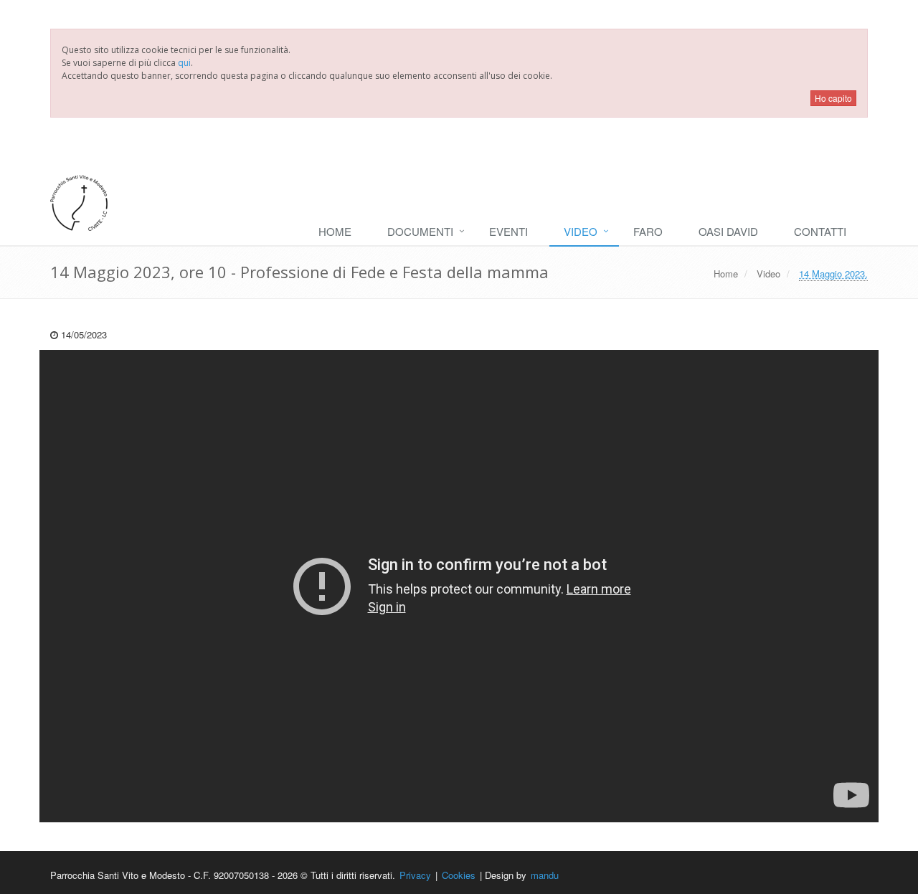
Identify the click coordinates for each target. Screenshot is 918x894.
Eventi (508, 231)
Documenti (420, 231)
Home (334, 231)
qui (184, 63)
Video (580, 231)
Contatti (820, 231)
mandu (545, 875)
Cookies (458, 875)
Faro (648, 231)
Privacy (415, 875)
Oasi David (728, 231)
